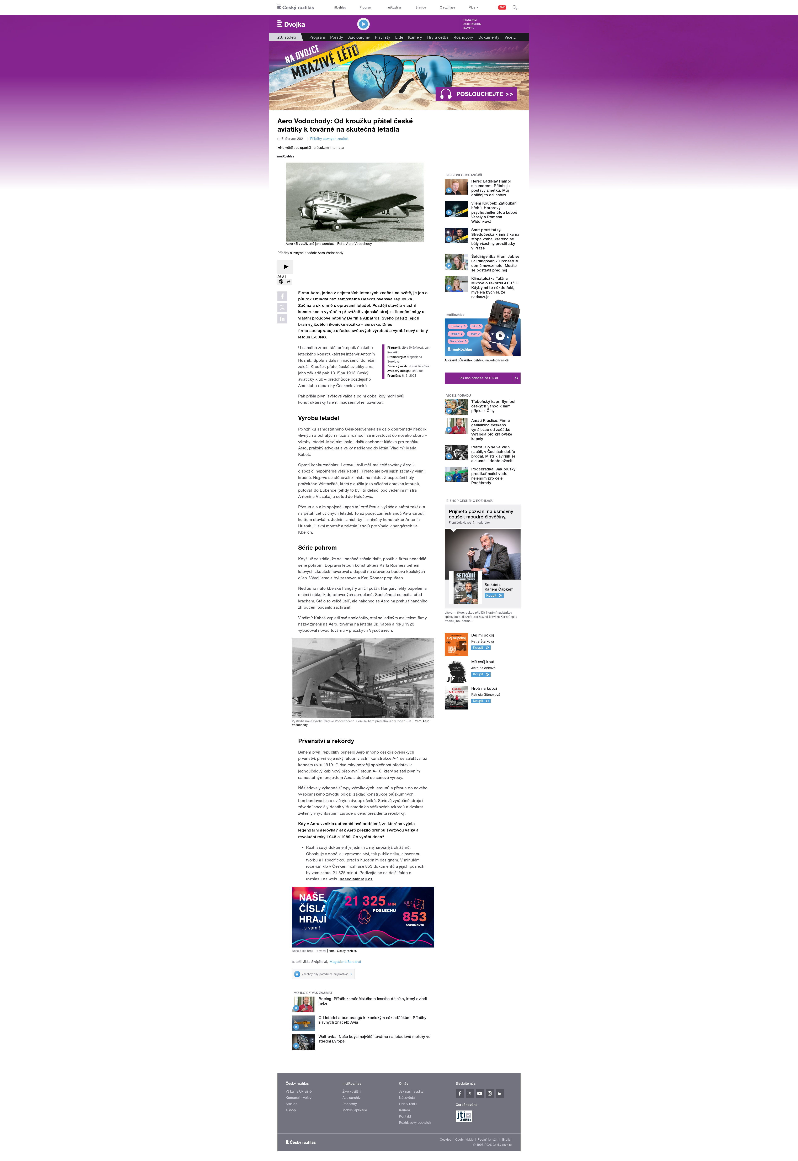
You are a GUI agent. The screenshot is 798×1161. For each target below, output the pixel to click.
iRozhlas (340, 7)
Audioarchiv (472, 24)
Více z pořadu (458, 395)
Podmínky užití (488, 1139)
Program (366, 7)
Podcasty (349, 1104)
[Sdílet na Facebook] (282, 296)
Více (510, 37)
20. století (286, 37)
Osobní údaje (464, 1139)
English (507, 1139)
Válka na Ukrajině (299, 1091)
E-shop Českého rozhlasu (470, 501)
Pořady (336, 37)
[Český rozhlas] (295, 7)
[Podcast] (281, 282)
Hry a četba (437, 37)
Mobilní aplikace (354, 1110)
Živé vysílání (456, 341)
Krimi (475, 326)
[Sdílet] (288, 282)
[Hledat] (515, 7)
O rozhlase (447, 7)
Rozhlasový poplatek (415, 1123)
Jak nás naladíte (411, 1091)
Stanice (421, 7)
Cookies (445, 1139)
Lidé (399, 37)
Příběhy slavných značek (329, 139)
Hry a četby (456, 326)
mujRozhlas (394, 7)
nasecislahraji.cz (356, 879)
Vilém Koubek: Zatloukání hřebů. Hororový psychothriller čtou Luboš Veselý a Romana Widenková (494, 212)
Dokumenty (489, 37)
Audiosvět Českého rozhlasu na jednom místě (477, 360)
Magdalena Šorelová (345, 962)
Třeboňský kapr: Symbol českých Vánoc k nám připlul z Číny (493, 406)
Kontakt (405, 1116)
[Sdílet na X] (282, 307)
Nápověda (407, 1098)
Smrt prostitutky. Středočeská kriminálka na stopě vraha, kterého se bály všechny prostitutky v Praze (495, 239)
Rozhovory (463, 37)
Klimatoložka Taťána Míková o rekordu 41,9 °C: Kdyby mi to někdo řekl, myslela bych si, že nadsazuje (494, 287)
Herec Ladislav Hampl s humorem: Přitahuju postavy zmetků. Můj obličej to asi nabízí (491, 188)
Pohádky (454, 333)
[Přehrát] (285, 267)
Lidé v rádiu (408, 1104)
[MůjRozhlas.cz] (285, 157)
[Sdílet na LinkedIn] (282, 318)
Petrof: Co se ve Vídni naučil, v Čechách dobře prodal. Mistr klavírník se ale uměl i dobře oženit (493, 454)
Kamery (468, 28)
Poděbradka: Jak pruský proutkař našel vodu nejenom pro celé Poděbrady (493, 476)
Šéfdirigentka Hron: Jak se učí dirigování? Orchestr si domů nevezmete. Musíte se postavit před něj (495, 263)
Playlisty (382, 37)
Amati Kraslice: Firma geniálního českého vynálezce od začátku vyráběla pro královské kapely (491, 429)
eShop (291, 1110)
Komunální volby (298, 1098)
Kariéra (404, 1110)
